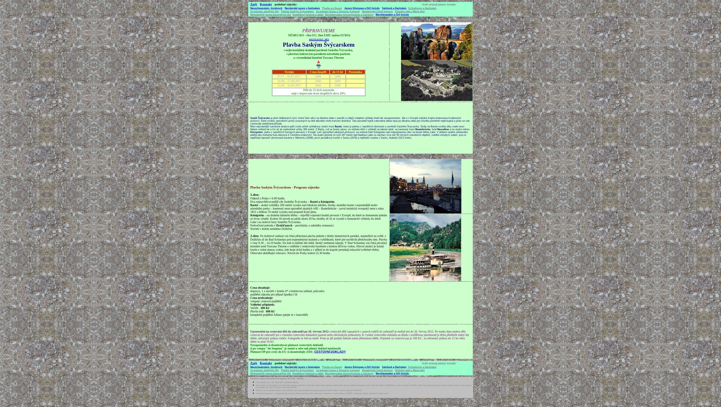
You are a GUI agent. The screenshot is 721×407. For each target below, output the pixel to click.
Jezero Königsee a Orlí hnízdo (362, 8)
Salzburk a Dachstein (394, 8)
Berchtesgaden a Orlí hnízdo (392, 14)
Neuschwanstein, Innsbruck (266, 8)
